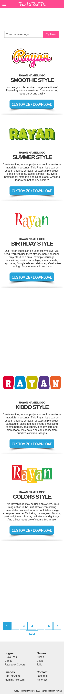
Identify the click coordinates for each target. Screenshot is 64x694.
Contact (42, 672)
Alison (40, 657)
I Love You (11, 657)
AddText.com (12, 675)
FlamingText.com (14, 679)
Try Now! (51, 34)
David (40, 660)
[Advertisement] (33, 17)
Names (41, 653)
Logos (9, 653)
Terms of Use (26, 691)
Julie (39, 664)
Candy (8, 660)
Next (32, 634)
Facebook (42, 675)
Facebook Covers (15, 664)
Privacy (16, 691)
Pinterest (42, 679)
